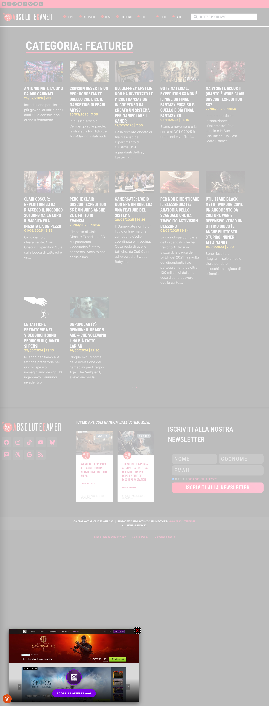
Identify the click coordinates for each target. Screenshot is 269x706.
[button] (137, 630)
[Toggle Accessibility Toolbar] (7, 699)
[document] (134, 353)
